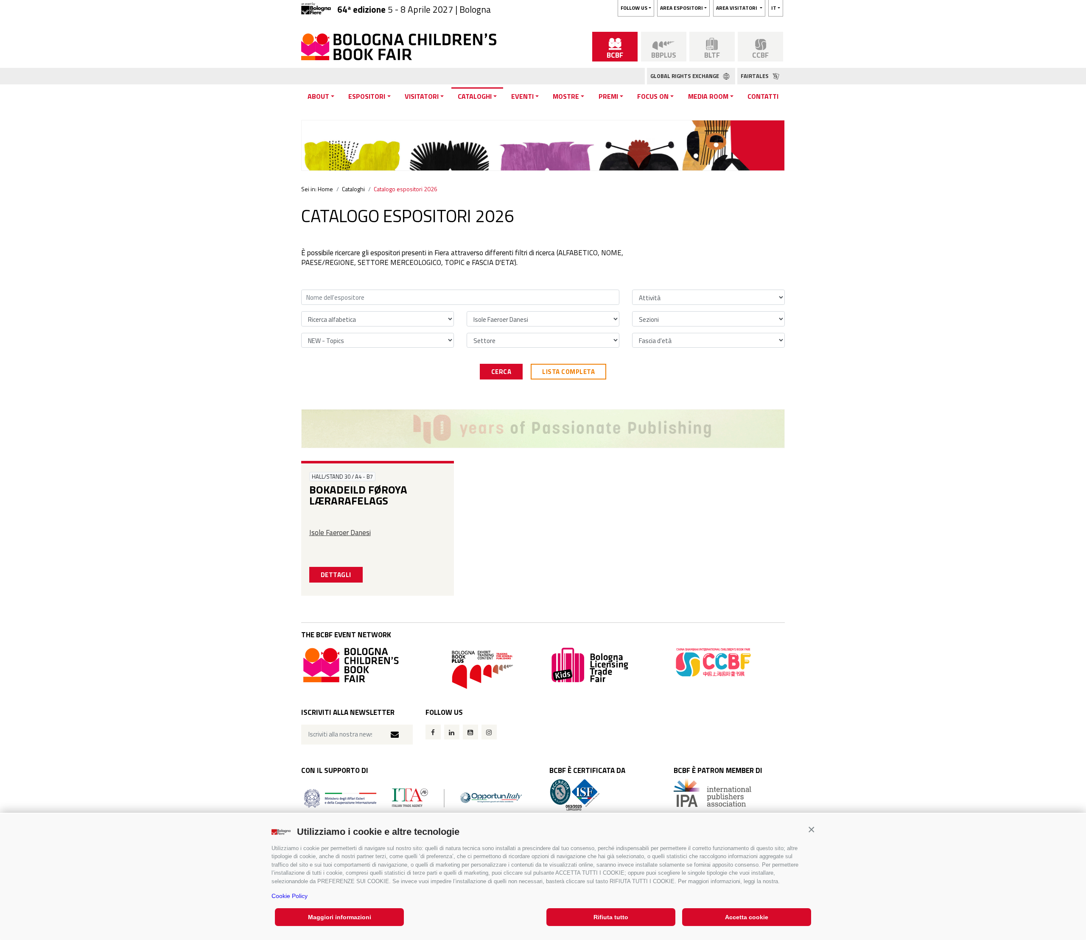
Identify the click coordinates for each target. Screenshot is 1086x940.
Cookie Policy (290, 896)
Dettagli (336, 575)
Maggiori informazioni (339, 917)
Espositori (366, 96)
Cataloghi (475, 96)
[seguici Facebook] (433, 732)
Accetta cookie (746, 917)
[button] (811, 829)
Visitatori (422, 96)
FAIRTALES (755, 76)
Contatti (762, 96)
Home (325, 188)
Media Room (708, 96)
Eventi (522, 96)
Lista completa (568, 372)
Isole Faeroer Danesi (340, 532)
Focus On (653, 96)
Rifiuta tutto (610, 917)
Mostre (566, 96)
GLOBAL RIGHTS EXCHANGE (685, 76)
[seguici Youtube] (470, 732)
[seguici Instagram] (489, 732)
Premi (608, 96)
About (318, 96)
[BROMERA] (543, 428)
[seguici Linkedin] (451, 732)
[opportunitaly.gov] (413, 797)
